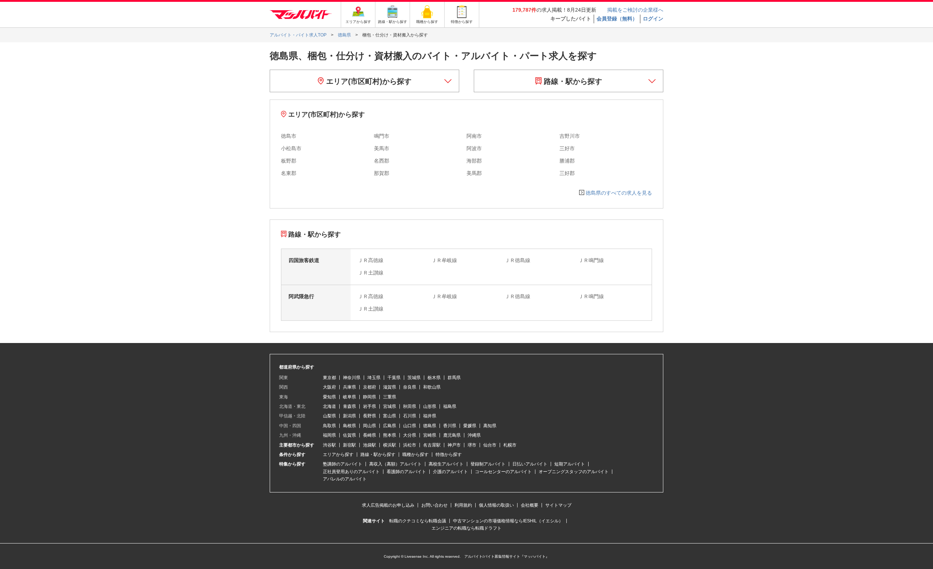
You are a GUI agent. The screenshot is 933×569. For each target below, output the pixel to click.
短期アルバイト (569, 464)
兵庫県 (349, 387)
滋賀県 (389, 387)
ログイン (653, 19)
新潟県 (349, 415)
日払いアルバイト (529, 464)
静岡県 (369, 397)
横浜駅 (389, 445)
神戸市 (454, 445)
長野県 (369, 415)
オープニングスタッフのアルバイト (574, 471)
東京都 (329, 377)
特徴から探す (449, 454)
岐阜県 (349, 397)
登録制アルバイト (488, 464)
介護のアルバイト (450, 471)
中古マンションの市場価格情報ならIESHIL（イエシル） (508, 520)
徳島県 (429, 425)
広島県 (389, 425)
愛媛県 (469, 425)
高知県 (489, 425)
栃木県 (434, 377)
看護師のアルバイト (406, 471)
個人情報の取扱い (496, 505)
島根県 (349, 425)
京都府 (369, 387)
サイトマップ (558, 505)
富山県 (389, 415)
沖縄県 (474, 435)
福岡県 (329, 435)
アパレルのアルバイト (345, 479)
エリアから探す (338, 454)
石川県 (409, 415)
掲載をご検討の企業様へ (635, 10)
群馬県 (454, 377)
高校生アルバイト (446, 464)
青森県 (349, 406)
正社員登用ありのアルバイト (351, 471)
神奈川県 (351, 377)
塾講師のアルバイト (342, 464)
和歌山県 (432, 387)
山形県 (429, 406)
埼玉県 (373, 377)
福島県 (449, 406)
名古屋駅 (432, 445)
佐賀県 (349, 435)
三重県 (389, 397)
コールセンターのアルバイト (503, 471)
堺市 (472, 445)
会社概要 (529, 505)
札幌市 (509, 445)
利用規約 (463, 505)
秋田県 (409, 406)
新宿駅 (349, 445)
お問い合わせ (434, 505)
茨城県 (414, 377)
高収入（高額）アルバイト (395, 464)
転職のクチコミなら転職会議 (417, 520)
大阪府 (329, 387)
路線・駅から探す (572, 81)
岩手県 (369, 406)
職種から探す (415, 454)
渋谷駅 (329, 445)
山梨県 (329, 415)
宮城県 (389, 406)
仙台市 (489, 445)
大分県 (409, 435)
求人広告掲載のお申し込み (388, 505)
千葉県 (394, 377)
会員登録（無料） (617, 19)
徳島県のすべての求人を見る (619, 193)
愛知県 (329, 397)
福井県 (429, 415)
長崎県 (369, 435)
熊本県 (389, 435)
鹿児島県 (452, 435)
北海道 (329, 406)
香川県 (449, 425)
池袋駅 (369, 445)
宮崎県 (429, 435)
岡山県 (369, 425)
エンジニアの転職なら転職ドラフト (466, 528)
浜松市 (409, 445)
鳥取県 (329, 425)
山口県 (409, 425)
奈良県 (409, 387)
